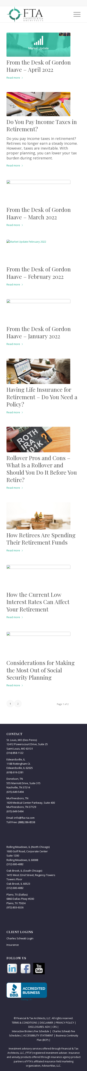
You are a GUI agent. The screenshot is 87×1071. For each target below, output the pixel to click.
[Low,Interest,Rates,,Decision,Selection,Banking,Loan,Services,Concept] (38, 577)
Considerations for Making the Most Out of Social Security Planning (40, 670)
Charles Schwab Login (19, 938)
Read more (13, 77)
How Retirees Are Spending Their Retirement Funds (40, 538)
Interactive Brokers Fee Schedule (30, 1031)
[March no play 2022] (38, 192)
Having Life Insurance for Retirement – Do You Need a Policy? (41, 397)
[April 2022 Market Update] (38, 45)
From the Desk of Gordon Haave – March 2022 (38, 213)
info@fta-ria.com (24, 818)
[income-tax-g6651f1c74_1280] (38, 104)
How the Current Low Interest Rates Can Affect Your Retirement (37, 602)
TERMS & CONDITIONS (24, 1022)
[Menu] (75, 14)
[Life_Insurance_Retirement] (38, 371)
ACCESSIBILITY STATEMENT (38, 1035)
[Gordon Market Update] (38, 311)
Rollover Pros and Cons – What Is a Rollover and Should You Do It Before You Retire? (41, 468)
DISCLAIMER (46, 1022)
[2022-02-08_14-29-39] (38, 252)
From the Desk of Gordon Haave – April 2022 (38, 65)
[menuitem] (75, 14)
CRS (54, 1027)
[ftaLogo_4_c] (36, 14)
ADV (47, 1027)
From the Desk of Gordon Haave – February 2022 (38, 272)
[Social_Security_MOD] (38, 644)
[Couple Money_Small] (38, 515)
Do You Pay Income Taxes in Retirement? (41, 125)
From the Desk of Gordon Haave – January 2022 (38, 332)
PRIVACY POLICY (65, 1022)
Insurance (12, 945)
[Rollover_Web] (38, 439)
